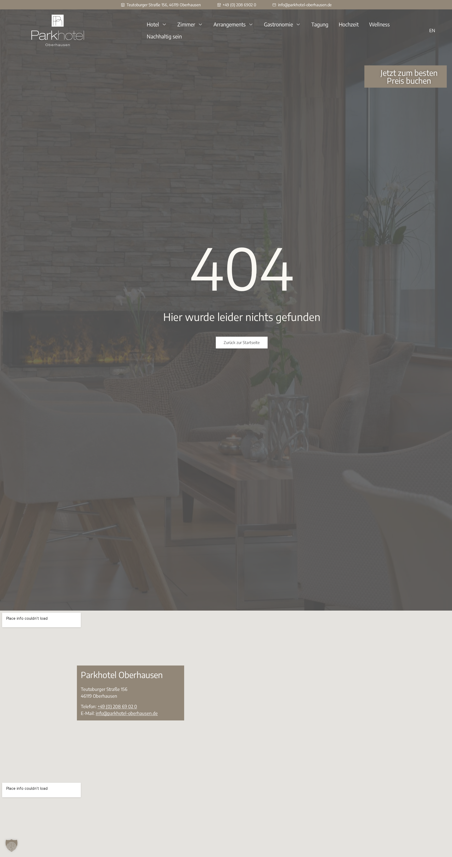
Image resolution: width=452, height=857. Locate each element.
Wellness (379, 24)
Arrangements (229, 24)
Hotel (153, 24)
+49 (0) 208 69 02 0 (117, 706)
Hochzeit (349, 24)
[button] (11, 845)
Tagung (319, 24)
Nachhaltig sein (164, 36)
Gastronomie (278, 24)
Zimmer (186, 24)
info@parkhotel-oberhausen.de (127, 713)
